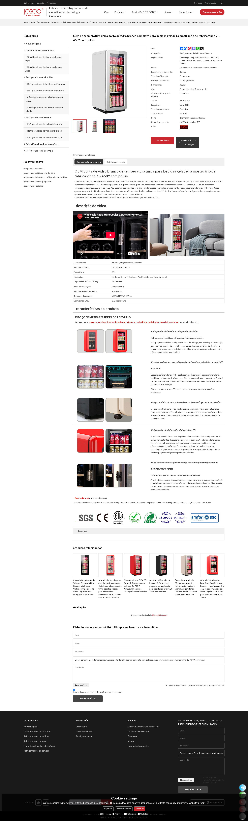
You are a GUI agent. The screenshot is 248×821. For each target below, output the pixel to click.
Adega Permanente (103, 197)
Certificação (210, 3)
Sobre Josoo (185, 12)
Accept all (139, 809)
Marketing (144, 814)
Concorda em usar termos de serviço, (97, 692)
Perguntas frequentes (138, 746)
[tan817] (242, 787)
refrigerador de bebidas (34, 168)
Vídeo (131, 741)
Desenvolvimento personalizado (143, 726)
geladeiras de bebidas (33, 186)
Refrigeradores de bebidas (49, 22)
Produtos (119, 12)
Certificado (81, 726)
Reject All (108, 809)
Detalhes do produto (116, 162)
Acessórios (82, 685)
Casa (106, 12)
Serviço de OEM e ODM (144, 12)
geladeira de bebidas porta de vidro (39, 173)
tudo (32, 22)
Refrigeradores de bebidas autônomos (80, 22)
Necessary (106, 814)
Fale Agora (164, 140)
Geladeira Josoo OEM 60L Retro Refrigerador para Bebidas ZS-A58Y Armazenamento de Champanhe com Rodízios (135, 586)
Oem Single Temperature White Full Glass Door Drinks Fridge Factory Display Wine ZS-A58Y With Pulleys (201, 60)
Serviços (198, 3)
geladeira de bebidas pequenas (37, 181)
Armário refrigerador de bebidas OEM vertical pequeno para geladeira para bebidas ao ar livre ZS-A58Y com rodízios (161, 586)
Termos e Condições (114, 692)
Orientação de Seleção (139, 731)
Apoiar (167, 12)
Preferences (131, 814)
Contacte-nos (81, 498)
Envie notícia (88, 698)
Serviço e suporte (84, 736)
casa (26, 22)
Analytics (119, 814)
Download (133, 736)
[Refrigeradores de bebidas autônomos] (184, 127)
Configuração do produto (89, 162)
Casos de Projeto (84, 731)
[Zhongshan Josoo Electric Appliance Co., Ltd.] (34, 12)
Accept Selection (124, 809)
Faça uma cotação (212, 12)
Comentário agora (159, 615)
